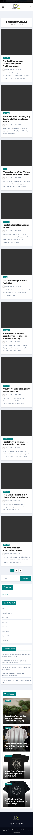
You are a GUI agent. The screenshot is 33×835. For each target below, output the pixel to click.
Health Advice (8, 439)
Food (5, 277)
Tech (3, 608)
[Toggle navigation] (3, 7)
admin (7, 69)
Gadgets (5, 622)
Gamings (5, 640)
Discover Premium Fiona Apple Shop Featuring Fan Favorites (14, 662)
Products (5, 627)
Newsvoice (26, 830)
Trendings (5, 631)
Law (5, 169)
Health (8, 700)
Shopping (6, 58)
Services (6, 113)
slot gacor (5, 594)
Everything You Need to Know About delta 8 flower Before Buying (16, 655)
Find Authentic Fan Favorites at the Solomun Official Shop (13, 674)
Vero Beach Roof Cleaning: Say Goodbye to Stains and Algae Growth (16, 119)
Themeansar (16, 832)
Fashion (8, 728)
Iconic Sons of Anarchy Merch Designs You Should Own (15, 773)
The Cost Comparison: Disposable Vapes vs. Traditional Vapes (13, 63)
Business (8, 756)
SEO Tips (5, 618)
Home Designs (7, 613)
